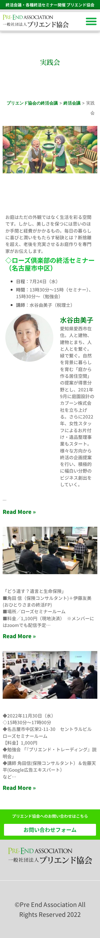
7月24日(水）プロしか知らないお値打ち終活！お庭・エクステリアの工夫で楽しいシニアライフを (50, 195)
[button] (91, 21)
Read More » (19, 511)
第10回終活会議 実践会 (37, 583)
